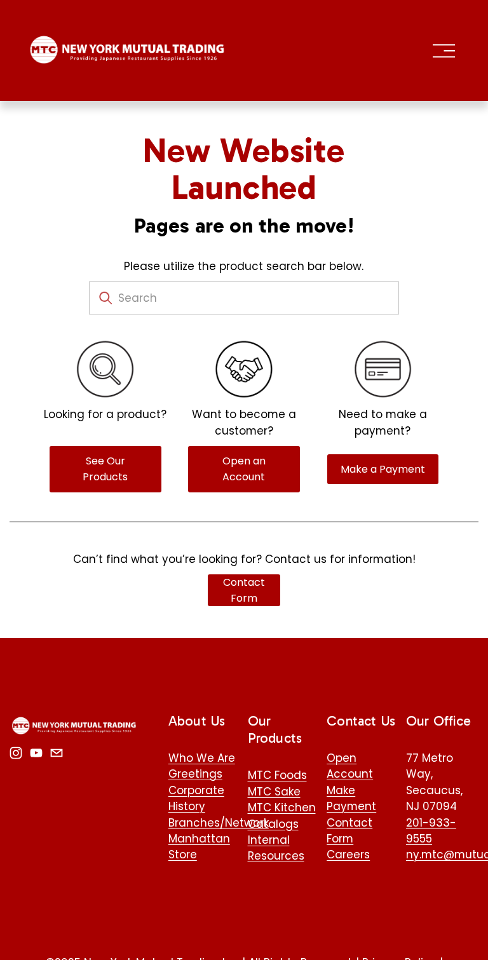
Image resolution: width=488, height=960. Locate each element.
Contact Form (244, 590)
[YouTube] (36, 753)
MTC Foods (277, 775)
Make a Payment (383, 469)
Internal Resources (276, 847)
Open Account (350, 765)
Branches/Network (218, 822)
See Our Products (105, 469)
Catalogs (273, 824)
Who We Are (201, 758)
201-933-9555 (431, 830)
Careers (348, 854)
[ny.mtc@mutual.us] (56, 753)
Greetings (195, 773)
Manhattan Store (199, 846)
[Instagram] (16, 753)
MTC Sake (274, 791)
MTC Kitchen (282, 807)
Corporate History (196, 798)
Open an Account (244, 469)
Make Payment (351, 798)
